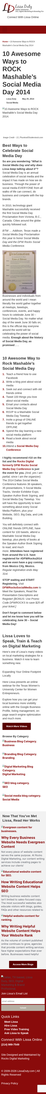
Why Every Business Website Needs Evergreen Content (23, 842)
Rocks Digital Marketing (15, 1058)
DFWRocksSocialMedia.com (20, 587)
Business (8, 745)
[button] (4, 29)
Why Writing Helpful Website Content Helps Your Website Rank (20, 930)
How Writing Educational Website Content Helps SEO (22, 886)
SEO (5, 786)
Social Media (12, 103)
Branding (8, 757)
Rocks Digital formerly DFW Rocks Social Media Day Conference (19, 465)
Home (5, 42)
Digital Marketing (13, 774)
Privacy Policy (9, 1083)
